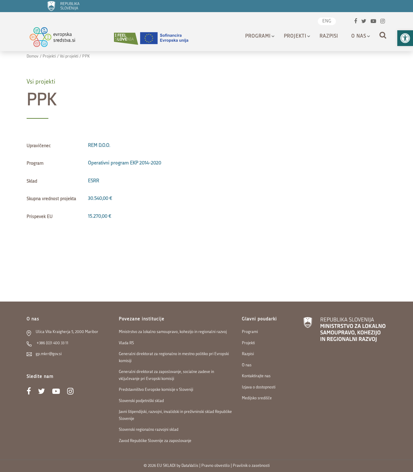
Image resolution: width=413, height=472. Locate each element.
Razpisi (329, 36)
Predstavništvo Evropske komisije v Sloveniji (156, 390)
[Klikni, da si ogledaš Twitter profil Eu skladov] (363, 22)
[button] (405, 38)
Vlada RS (126, 343)
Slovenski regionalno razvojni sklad (148, 430)
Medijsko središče (257, 398)
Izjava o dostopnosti (258, 387)
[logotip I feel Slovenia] (126, 38)
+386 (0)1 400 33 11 (52, 343)
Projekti (295, 36)
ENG (326, 21)
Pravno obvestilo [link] (215, 466)
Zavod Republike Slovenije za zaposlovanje (155, 441)
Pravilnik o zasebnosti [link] (251, 466)
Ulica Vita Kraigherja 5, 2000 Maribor (67, 332)
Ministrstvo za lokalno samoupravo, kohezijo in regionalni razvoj (173, 332)
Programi (258, 36)
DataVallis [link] (189, 466)
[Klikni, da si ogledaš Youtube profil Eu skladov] (373, 22)
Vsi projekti (69, 56)
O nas (358, 36)
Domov (33, 56)
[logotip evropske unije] (168, 38)
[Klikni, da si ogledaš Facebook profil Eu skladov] (355, 22)
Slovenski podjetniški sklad (141, 401)
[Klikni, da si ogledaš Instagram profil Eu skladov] (382, 22)
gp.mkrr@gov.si (49, 354)
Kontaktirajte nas (256, 376)
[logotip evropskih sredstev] (58, 38)
